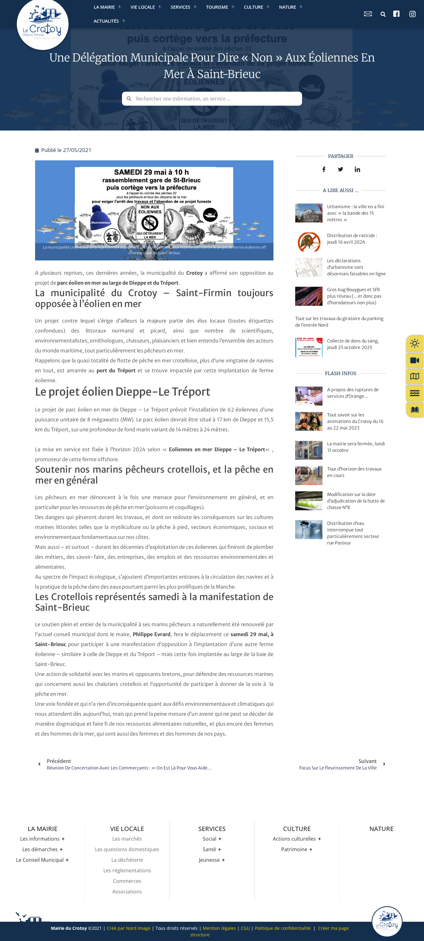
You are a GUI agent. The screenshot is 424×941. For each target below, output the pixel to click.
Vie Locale (143, 7)
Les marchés (127, 838)
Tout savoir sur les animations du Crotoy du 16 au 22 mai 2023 (355, 421)
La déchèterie (127, 859)
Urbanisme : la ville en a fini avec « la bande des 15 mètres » (355, 213)
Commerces (127, 881)
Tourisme (217, 7)
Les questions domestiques (127, 849)
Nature (287, 7)
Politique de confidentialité (283, 928)
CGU (245, 928)
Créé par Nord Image (129, 928)
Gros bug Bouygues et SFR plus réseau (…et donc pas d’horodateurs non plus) (354, 296)
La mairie (104, 7)
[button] (383, 14)
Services (180, 7)
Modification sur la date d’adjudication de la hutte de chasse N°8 (356, 501)
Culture (253, 7)
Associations (127, 891)
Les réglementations (127, 870)
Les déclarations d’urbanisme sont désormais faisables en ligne (356, 267)
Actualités (106, 21)
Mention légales (219, 928)
